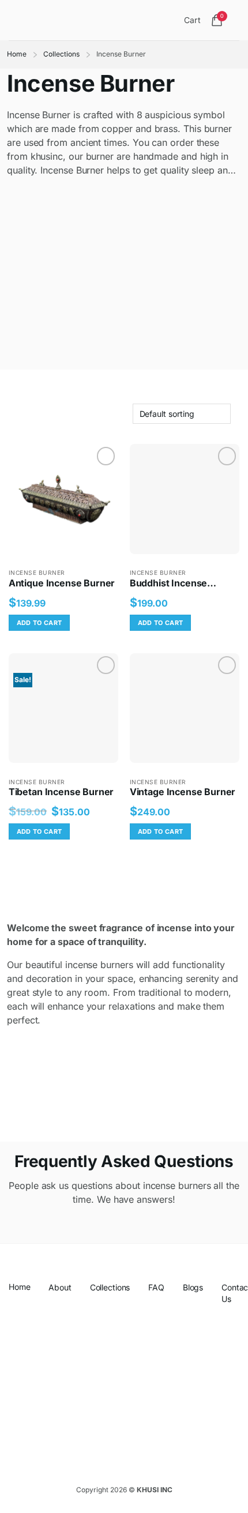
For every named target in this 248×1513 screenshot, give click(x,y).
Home (17, 54)
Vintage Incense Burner (182, 791)
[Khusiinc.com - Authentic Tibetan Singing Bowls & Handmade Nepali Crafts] (93, 20)
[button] (16, 20)
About (59, 1287)
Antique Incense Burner (62, 583)
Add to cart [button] (39, 623)
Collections (61, 54)
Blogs (193, 1287)
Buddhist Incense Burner (168, 583)
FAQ (156, 1287)
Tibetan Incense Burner (61, 791)
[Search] (175, 20)
